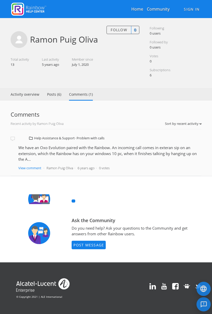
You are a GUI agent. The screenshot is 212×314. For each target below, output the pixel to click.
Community (158, 9)
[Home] (29, 8)
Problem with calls (90, 138)
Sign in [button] (192, 9)
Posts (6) (54, 94)
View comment (29, 168)
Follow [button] (119, 29)
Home (137, 9)
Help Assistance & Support (54, 138)
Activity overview (25, 94)
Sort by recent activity (182, 123)
